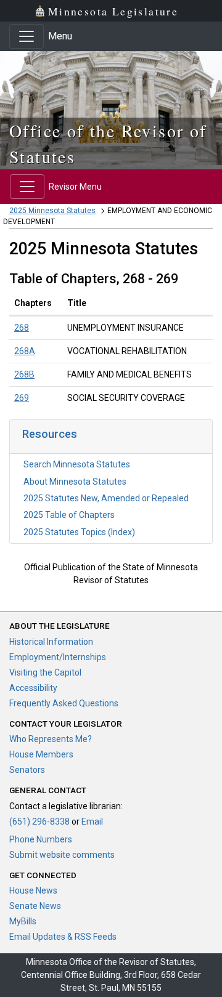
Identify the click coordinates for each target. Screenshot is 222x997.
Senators (27, 770)
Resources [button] (49, 433)
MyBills (22, 921)
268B (24, 374)
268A (24, 351)
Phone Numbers (40, 839)
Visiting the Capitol (45, 672)
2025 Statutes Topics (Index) (79, 532)
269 (21, 398)
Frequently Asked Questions (63, 703)
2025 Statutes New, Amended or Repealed (106, 498)
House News (33, 890)
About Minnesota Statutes (74, 481)
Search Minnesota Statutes (76, 464)
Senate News (35, 906)
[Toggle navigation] (26, 36)
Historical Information (51, 642)
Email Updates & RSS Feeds (63, 937)
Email (92, 821)
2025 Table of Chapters (69, 515)
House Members (41, 754)
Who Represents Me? (50, 739)
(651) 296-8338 (39, 821)
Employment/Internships (57, 657)
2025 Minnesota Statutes (52, 210)
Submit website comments (62, 855)
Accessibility (33, 688)
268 (21, 328)
